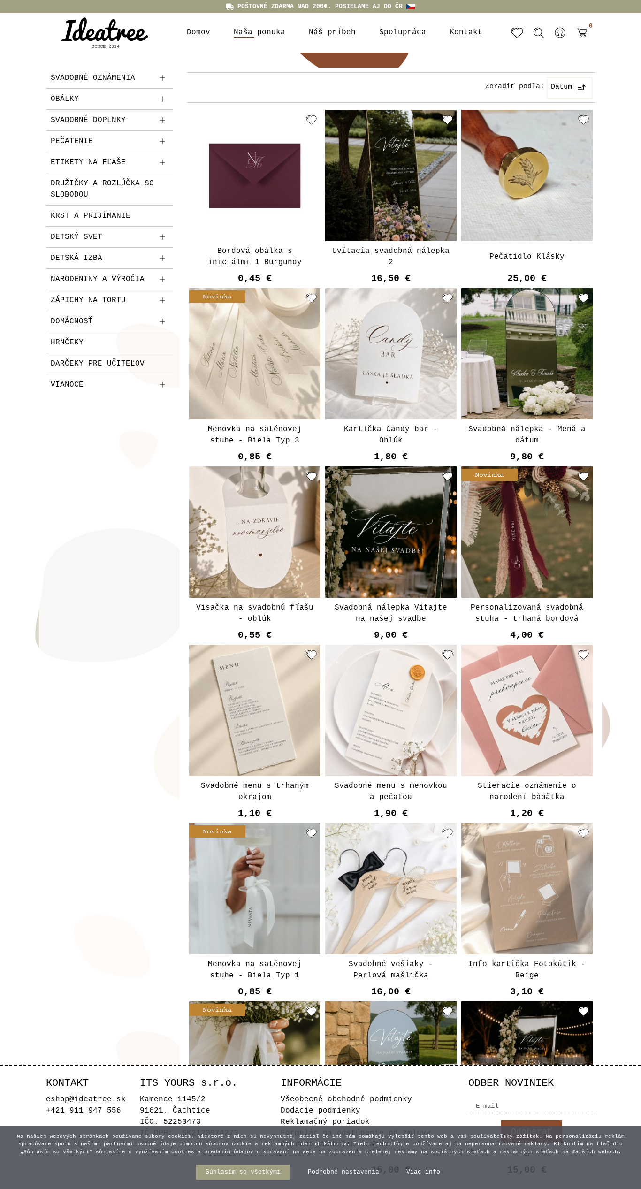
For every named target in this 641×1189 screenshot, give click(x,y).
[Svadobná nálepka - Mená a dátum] (527, 353)
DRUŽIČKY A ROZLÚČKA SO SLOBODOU (102, 189)
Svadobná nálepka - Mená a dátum (527, 435)
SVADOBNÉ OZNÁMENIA (93, 78)
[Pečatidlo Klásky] (527, 175)
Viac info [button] (423, 1171)
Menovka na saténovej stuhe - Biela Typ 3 (255, 435)
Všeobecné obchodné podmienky (346, 1099)
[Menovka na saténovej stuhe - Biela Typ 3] (254, 353)
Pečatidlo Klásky (527, 256)
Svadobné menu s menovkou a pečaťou (391, 791)
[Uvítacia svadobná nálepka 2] (391, 175)
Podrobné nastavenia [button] (343, 1171)
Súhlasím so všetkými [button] (243, 1171)
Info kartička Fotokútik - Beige (527, 970)
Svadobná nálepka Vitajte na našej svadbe (391, 613)
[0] (579, 40)
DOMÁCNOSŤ (72, 321)
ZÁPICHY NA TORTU (88, 300)
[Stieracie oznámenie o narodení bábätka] (527, 710)
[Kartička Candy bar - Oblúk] (391, 353)
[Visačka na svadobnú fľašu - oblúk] (254, 532)
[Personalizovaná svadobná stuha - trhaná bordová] (527, 532)
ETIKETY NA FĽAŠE (88, 162)
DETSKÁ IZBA (76, 258)
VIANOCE (67, 385)
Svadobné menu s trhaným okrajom (255, 791)
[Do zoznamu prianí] (311, 120)
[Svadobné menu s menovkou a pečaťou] (391, 710)
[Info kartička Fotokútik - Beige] (527, 888)
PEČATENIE (72, 141)
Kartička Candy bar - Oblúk (391, 435)
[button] (560, 33)
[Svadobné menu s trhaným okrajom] (254, 710)
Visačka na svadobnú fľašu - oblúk (254, 613)
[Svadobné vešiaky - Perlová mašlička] (391, 888)
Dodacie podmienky (320, 1110)
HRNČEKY (67, 342)
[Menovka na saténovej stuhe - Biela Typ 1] (254, 888)
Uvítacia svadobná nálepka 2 (391, 257)
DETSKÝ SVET (76, 237)
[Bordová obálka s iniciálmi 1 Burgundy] (254, 175)
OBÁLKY (65, 99)
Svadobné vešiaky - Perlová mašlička (391, 970)
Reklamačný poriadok (325, 1122)
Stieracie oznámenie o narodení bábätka (527, 791)
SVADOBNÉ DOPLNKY (88, 120)
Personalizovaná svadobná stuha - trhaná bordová (527, 613)
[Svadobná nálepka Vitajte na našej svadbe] (391, 532)
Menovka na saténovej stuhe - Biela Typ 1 (255, 970)
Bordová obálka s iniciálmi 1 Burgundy (255, 257)
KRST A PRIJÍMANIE (90, 216)
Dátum (561, 87)
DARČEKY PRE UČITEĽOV (98, 363)
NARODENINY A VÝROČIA (98, 279)
